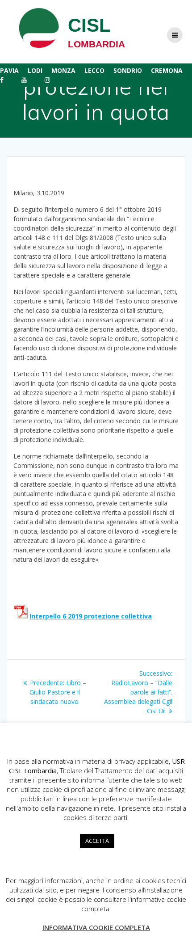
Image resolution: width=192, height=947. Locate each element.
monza (63, 70)
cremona (167, 70)
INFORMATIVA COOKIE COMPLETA (96, 927)
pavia (9, 70)
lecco (94, 70)
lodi (35, 70)
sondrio (127, 70)
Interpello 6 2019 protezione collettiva (90, 616)
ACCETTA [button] (97, 841)
